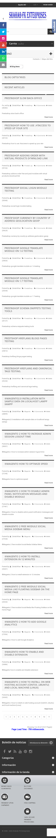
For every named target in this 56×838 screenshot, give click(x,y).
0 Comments (40, 105)
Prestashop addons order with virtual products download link (26, 157)
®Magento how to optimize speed (26, 463)
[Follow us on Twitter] (3, 32)
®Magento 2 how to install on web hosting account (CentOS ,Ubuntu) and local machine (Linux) (27, 684)
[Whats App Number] (3, 58)
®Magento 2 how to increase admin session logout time (28, 435)
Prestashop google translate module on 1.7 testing (24, 280)
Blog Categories (15, 77)
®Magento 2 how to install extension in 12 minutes (22, 558)
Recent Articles (14, 87)
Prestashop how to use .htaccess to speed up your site (28, 127)
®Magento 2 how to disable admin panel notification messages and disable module (27, 494)
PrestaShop (28, 105)
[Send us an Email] (3, 65)
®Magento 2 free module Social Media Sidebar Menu (25, 528)
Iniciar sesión (48, 5)
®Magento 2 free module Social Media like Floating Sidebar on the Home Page (27, 589)
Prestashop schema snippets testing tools (28, 310)
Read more (49, 117)
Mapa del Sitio (47, 59)
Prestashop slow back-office (23, 98)
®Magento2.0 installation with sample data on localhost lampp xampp (26, 401)
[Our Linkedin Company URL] (3, 51)
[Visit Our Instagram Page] (3, 38)
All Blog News (15, 67)
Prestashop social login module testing (26, 189)
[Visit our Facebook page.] (3, 25)
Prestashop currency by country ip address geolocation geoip (27, 219)
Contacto (36, 59)
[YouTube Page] (3, 45)
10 (44, 717)
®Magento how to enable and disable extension (24, 653)
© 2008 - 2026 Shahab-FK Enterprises (16, 831)
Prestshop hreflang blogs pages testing (26, 340)
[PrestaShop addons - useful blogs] (28, 15)
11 (49, 717)
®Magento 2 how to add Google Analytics (25, 623)
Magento (27, 411)
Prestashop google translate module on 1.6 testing (24, 249)
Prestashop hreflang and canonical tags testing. (28, 370)
